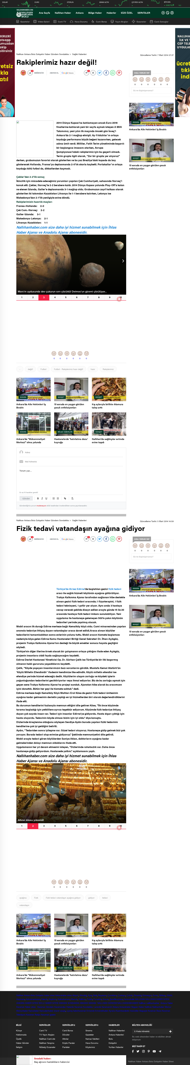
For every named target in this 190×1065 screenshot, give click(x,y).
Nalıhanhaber (158, 1006)
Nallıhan (19, 995)
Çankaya (122, 995)
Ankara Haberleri (116, 1034)
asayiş (63, 1010)
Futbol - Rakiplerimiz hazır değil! (68, 369)
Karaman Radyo (33, 1014)
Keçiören (53, 999)
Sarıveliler (134, 1010)
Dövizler (66, 1034)
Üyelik (19, 1038)
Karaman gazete (48, 1014)
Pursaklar (97, 999)
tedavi (105, 897)
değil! (30, 369)
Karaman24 (107, 1006)
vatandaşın (24, 905)
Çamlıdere (112, 995)
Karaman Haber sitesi (26, 1006)
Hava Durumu (81, 21)
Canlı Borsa (101, 21)
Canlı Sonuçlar (161, 21)
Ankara (80, 12)
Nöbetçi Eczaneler (47, 1047)
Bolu (33, 995)
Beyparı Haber (137, 1006)
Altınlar (65, 1038)
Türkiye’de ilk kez (66, 589)
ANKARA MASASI (88, 1002)
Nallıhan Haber (63, 12)
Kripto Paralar (68, 1042)
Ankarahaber (61, 995)
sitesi (69, 995)
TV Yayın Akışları (46, 1034)
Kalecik (44, 999)
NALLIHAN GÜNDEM (107, 1002)
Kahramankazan (33, 999)
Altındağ (83, 995)
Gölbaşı (162, 995)
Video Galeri (44, 21)
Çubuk (130, 995)
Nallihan (142, 1002)
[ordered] (54, 498)
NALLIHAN (140, 999)
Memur (168, 1006)
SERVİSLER (143, 12)
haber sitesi (49, 995)
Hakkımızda (21, 1034)
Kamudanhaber (46, 1010)
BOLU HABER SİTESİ (48, 1002)
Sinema (89, 1030)
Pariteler (66, 1047)
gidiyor (91, 897)
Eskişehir (40, 995)
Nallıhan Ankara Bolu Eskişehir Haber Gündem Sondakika (42, 54)
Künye (19, 1030)
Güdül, (169, 995)
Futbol (43, 369)
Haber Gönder (22, 1042)
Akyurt (75, 995)
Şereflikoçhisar (116, 999)
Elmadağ (137, 995)
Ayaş (90, 995)
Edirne (81, 589)
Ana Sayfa (44, 12)
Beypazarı (102, 995)
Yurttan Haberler (116, 1047)
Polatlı (89, 999)
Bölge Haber (95, 12)
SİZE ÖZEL (127, 12)
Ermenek (90, 1010)
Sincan (106, 999)
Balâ (95, 995)
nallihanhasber (153, 1002)
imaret (57, 1010)
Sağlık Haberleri (79, 54)
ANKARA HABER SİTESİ (27, 1002)
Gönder (26, 498)
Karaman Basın (155, 1010)
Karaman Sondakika (84, 1006)
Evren (155, 995)
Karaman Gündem (45, 1006)
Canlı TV (62, 21)
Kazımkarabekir (123, 1010)
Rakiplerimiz (108, 369)
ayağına (22, 897)
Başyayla (143, 1010)
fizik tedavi (115, 589)
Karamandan (60, 1006)
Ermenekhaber (101, 1010)
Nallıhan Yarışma (46, 1042)
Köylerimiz (90, 1047)
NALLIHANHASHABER (127, 1002)
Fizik (36, 897)
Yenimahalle (129, 999)
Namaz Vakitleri (92, 1038)
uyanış (69, 1010)
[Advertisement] (95, 39)
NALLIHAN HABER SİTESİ (157, 999)
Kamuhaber (33, 1010)
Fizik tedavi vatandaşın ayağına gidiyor (63, 897)
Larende (97, 1006)
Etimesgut (147, 995)
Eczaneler (141, 21)
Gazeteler (25, 21)
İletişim (19, 1047)
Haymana (20, 999)
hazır (93, 369)
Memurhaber (22, 1010)
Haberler (111, 12)
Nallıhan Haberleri (117, 1030)
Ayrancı (112, 1010)
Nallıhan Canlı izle (47, 1038)
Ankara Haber (166, 1002)
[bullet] (58, 498)
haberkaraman (79, 1010)
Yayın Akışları (121, 21)
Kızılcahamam (64, 999)
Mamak (74, 999)
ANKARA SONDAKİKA (69, 1002)
